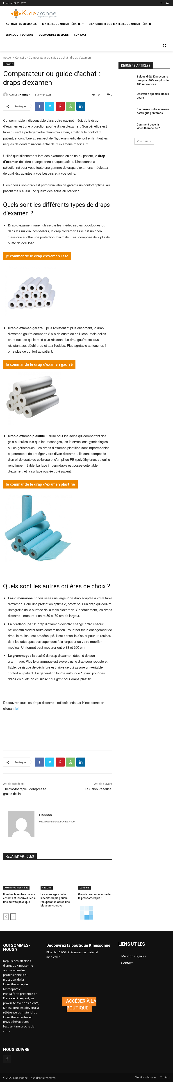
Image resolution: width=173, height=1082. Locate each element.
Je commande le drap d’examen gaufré (39, 364)
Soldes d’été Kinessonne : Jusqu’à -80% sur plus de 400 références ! (153, 80)
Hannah (24, 94)
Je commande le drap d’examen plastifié (40, 484)
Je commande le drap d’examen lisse (37, 255)
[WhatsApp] (70, 106)
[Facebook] (161, 3)
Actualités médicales (16, 887)
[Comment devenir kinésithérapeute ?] (126, 128)
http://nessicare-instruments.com (57, 821)
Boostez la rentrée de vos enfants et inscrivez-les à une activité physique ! (19, 898)
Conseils (20, 57)
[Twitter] (49, 106)
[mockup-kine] (79, 1004)
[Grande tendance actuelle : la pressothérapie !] (95, 878)
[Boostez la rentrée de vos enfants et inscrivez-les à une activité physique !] (20, 878)
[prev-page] (6, 916)
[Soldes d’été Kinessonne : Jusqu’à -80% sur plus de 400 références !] (126, 80)
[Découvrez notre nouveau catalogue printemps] (126, 112)
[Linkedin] (167, 3)
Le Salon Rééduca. (98, 789)
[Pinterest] (60, 106)
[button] (164, 45)
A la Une (46, 887)
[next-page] (13, 916)
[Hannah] (6, 94)
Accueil (7, 57)
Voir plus (142, 141)
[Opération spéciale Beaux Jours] (126, 97)
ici (16, 708)
